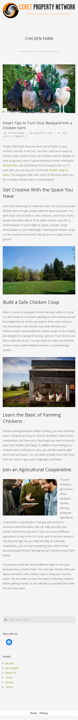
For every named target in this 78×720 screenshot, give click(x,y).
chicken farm (10, 165)
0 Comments (17, 136)
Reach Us (10, 673)
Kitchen (9, 663)
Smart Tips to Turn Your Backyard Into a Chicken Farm (37, 125)
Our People (12, 668)
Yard (64, 133)
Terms (9, 677)
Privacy (9, 682)
